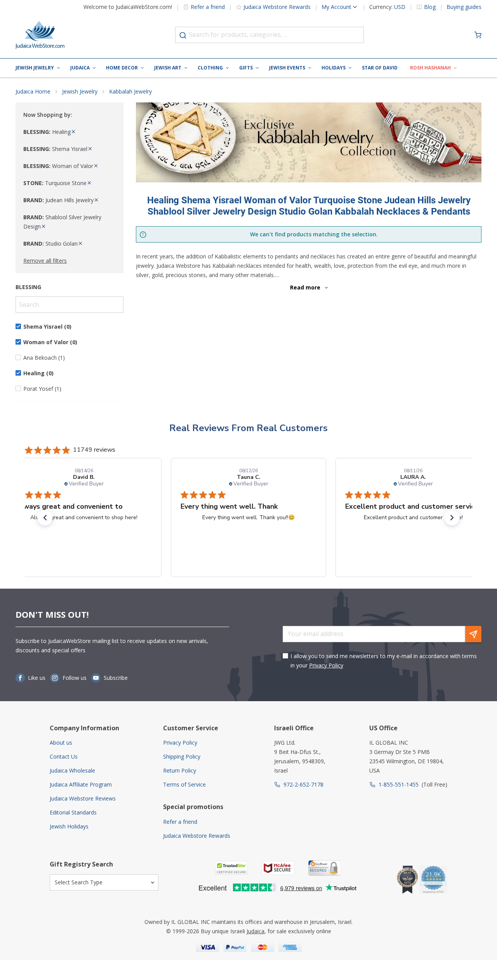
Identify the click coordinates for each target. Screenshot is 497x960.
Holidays (333, 67)
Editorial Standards (73, 812)
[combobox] (269, 35)
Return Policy (179, 770)
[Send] (473, 634)
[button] (45, 517)
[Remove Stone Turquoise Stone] (89, 183)
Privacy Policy (326, 665)
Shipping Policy (181, 756)
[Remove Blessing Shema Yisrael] (90, 148)
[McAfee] (278, 868)
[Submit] (183, 35)
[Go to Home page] (40, 35)
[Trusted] (231, 868)
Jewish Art (167, 67)
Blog (430, 7)
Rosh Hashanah (430, 67)
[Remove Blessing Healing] (73, 131)
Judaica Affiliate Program (81, 784)
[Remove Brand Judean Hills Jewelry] (96, 200)
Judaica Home (33, 91)
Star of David (380, 67)
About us (61, 742)
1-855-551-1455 (399, 784)
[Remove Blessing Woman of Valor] (96, 166)
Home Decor (122, 67)
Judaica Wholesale (72, 770)
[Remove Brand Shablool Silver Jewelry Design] (43, 226)
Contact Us (64, 756)
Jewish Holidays (69, 826)
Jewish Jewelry (35, 67)
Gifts (246, 67)
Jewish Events (287, 67)
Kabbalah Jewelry (130, 91)
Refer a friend (208, 6)
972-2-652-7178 (303, 784)
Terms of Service (184, 784)
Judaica (80, 67)
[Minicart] (477, 34)
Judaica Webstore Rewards (277, 6)
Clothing (210, 67)
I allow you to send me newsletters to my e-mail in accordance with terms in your (383, 660)
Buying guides (464, 7)
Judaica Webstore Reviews (83, 798)
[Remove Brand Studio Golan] (80, 243)
